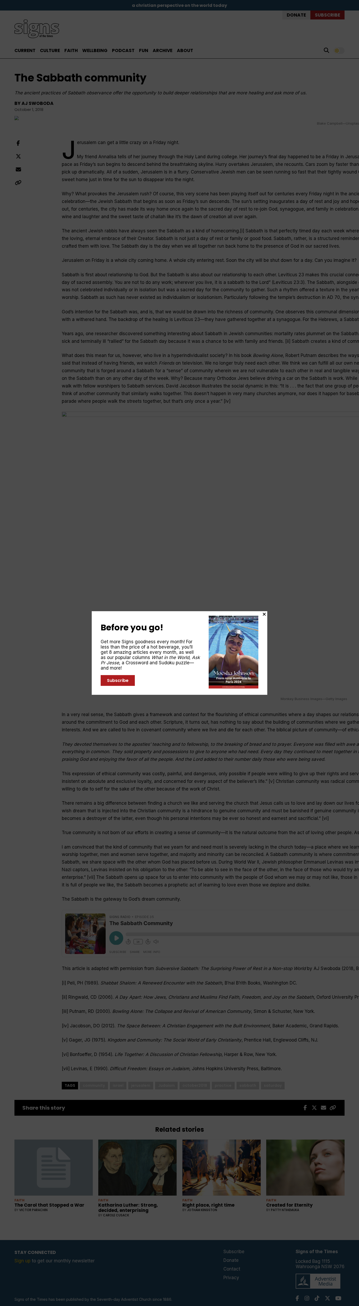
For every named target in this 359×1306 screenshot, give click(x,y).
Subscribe (118, 680)
